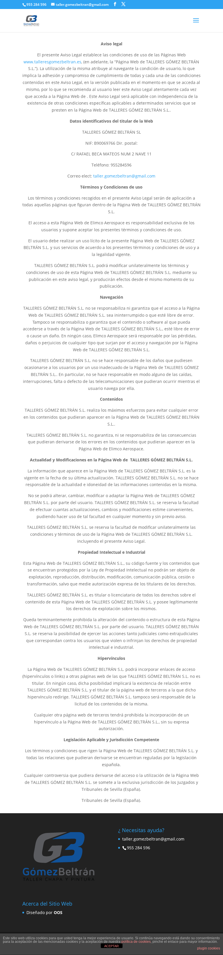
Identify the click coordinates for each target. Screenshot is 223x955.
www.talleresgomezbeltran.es (52, 61)
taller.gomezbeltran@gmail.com (124, 176)
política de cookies (136, 942)
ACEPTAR (111, 946)
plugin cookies (208, 948)
